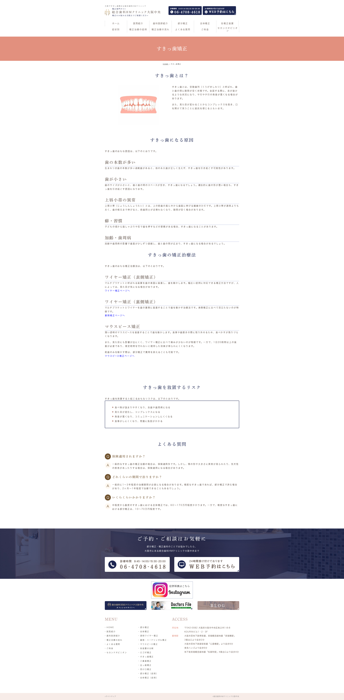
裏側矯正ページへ (115, 315)
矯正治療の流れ (114, 640)
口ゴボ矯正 (145, 652)
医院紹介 (111, 631)
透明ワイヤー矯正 (149, 636)
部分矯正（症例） (149, 673)
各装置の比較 (147, 648)
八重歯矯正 (145, 661)
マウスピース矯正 (149, 644)
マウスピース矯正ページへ (120, 356)
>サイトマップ (110, 696)
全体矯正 (144, 631)
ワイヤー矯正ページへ (117, 291)
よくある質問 (113, 644)
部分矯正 (144, 627)
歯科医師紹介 (113, 636)
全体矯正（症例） (149, 678)
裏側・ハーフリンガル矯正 (153, 640)
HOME (166, 64)
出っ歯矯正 (145, 665)
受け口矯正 (145, 669)
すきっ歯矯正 (147, 657)
